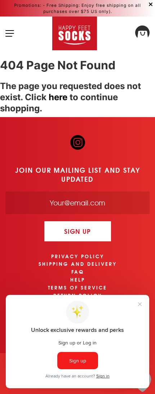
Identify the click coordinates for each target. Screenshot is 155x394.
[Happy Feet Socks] (74, 33)
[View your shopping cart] (142, 34)
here (58, 97)
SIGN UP (77, 231)
